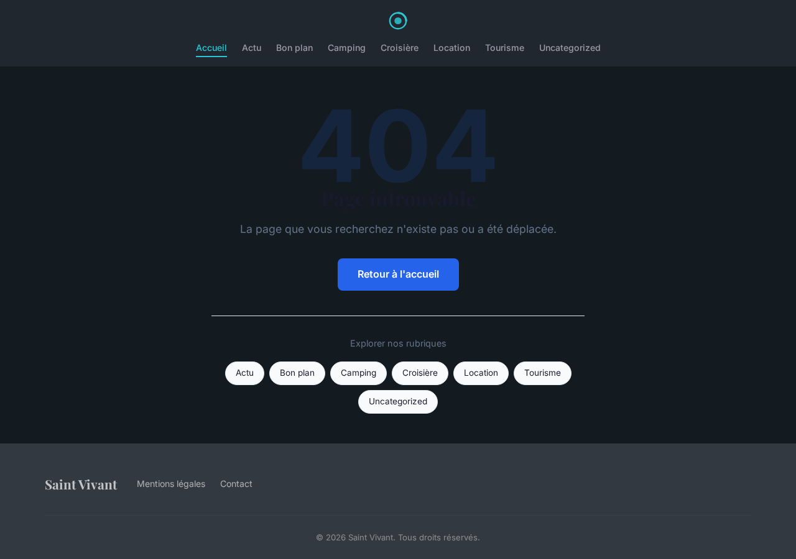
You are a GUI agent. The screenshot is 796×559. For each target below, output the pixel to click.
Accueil (211, 47)
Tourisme (504, 47)
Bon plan (294, 47)
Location (451, 47)
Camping (347, 47)
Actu (251, 47)
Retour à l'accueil (398, 274)
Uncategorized (570, 47)
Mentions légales (171, 483)
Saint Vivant (81, 484)
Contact (236, 483)
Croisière (400, 47)
